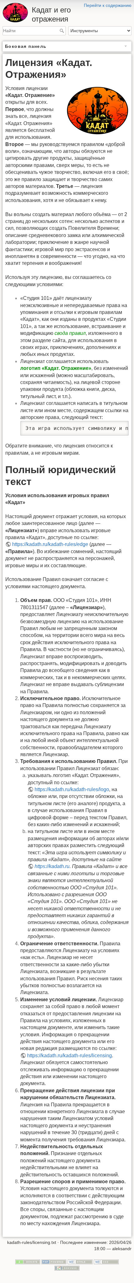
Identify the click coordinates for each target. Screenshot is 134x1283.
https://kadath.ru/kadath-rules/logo (72, 789)
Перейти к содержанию (108, 5)
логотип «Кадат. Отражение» (55, 368)
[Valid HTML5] (80, 1261)
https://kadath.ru (52, 866)
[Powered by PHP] (53, 1261)
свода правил (70, 333)
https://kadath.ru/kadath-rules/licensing (69, 1055)
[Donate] (27, 1261)
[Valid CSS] (106, 1261)
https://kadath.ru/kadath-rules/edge (50, 544)
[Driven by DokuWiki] (67, 1267)
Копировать (108, 426)
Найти (62, 30)
